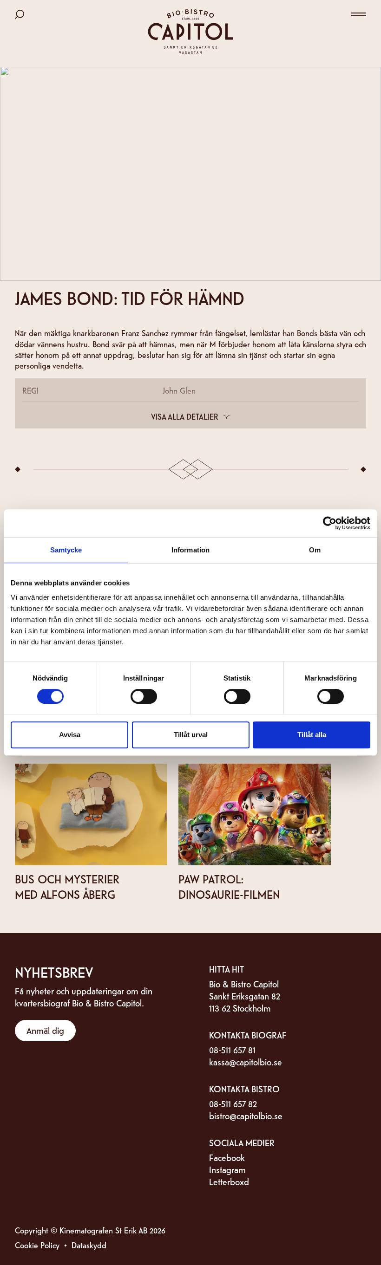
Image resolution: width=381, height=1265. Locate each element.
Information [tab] (190, 550)
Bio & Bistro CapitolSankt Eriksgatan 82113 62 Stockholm (244, 995)
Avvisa (69, 735)
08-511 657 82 (233, 1103)
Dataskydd (89, 1244)
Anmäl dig (45, 1030)
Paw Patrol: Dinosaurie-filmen (229, 886)
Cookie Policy (37, 1244)
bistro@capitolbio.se (245, 1115)
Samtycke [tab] (66, 550)
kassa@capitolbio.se (245, 1061)
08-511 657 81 (232, 1049)
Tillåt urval (191, 735)
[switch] (144, 696)
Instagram (227, 1169)
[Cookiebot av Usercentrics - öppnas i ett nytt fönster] (329, 523)
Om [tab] (315, 550)
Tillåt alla (311, 735)
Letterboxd (229, 1181)
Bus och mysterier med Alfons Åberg (67, 886)
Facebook (227, 1157)
